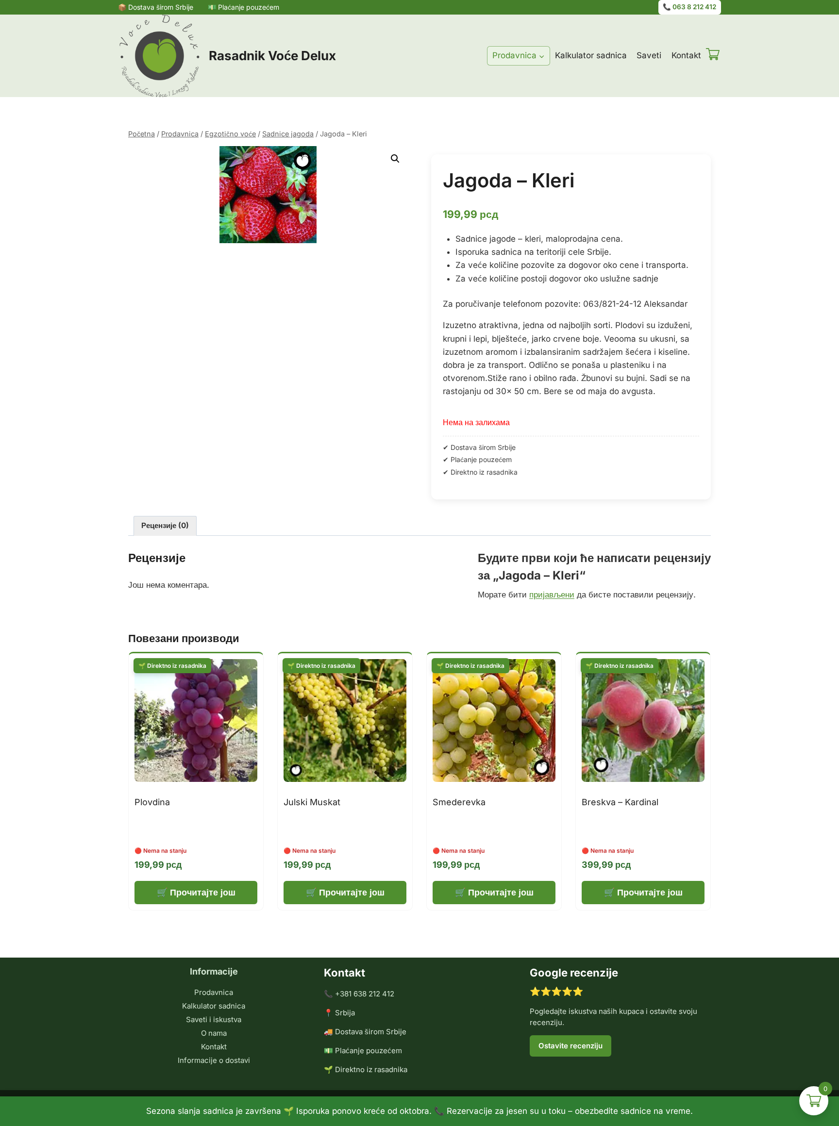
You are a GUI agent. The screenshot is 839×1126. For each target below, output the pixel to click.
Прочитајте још (202, 892)
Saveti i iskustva (213, 1019)
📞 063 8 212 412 (689, 7)
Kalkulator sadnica (591, 55)
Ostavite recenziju (570, 1045)
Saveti (649, 55)
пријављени (551, 594)
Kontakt (686, 55)
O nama (214, 1033)
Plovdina (152, 802)
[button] (395, 158)
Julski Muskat (312, 802)
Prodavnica (213, 992)
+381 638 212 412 (364, 993)
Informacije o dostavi (214, 1060)
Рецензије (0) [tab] (165, 525)
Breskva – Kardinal (620, 802)
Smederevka (459, 802)
